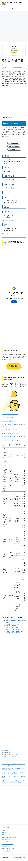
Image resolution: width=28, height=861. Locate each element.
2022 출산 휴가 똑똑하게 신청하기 (11, 440)
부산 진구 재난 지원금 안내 (12, 629)
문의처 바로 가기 (6, 234)
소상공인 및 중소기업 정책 (9, 837)
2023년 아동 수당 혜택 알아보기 (10, 433)
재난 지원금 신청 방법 (7, 220)
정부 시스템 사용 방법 (7, 844)
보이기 (10, 117)
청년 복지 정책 (6, 846)
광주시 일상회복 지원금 (12, 626)
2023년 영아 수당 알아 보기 (9, 429)
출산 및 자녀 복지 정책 (8, 848)
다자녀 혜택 (17, 554)
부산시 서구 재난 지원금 (12, 627)
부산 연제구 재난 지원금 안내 (13, 632)
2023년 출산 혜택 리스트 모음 (10, 414)
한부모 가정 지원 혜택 (7, 417)
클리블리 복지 (7, 752)
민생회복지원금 (6, 830)
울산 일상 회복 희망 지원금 (12, 624)
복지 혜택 (4, 832)
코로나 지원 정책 (6, 851)
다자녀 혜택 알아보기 (7, 421)
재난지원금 (7, 750)
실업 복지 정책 (6, 839)
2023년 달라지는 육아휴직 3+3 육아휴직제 (13, 436)
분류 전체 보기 (6, 834)
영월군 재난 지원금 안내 (10, 756)
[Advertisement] (14, 26)
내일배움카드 (5, 827)
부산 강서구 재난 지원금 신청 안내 (14, 631)
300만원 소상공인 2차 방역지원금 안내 (14, 754)
